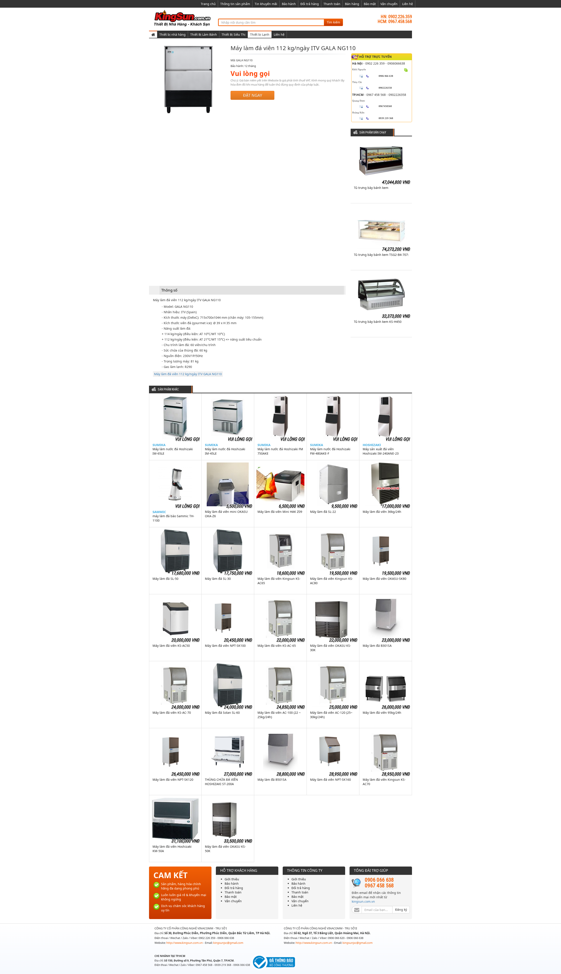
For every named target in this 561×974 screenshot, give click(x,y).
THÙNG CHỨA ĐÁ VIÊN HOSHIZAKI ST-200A (221, 781)
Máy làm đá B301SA (377, 645)
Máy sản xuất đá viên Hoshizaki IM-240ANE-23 (381, 451)
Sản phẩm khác (168, 389)
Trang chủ (208, 4)
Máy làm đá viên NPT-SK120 (173, 779)
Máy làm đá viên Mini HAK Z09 (279, 512)
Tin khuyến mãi (266, 4)
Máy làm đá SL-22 (323, 512)
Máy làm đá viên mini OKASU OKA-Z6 (226, 514)
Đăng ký (401, 909)
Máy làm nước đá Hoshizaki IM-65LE (173, 451)
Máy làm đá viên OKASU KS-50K (225, 848)
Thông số (169, 290)
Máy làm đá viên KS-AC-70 (172, 712)
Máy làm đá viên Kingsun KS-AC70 (384, 781)
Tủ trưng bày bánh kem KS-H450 (377, 322)
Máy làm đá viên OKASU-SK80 (384, 579)
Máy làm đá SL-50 (165, 579)
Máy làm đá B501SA (271, 779)
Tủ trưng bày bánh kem (371, 188)
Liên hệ (407, 4)
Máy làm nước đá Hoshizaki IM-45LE (225, 451)
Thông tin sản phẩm (235, 4)
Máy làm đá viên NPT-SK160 (330, 779)
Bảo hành (289, 4)
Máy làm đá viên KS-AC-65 (276, 645)
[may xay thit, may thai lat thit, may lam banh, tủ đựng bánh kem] (183, 18)
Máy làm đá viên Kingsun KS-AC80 (331, 581)
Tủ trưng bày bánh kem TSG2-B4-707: (381, 255)
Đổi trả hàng (309, 4)
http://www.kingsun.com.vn (184, 943)
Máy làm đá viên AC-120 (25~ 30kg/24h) (331, 714)
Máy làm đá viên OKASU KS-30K (330, 647)
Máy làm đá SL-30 (218, 579)
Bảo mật (370, 4)
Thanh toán (331, 4)
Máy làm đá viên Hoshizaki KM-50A (172, 848)
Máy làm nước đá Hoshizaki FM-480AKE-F (330, 451)
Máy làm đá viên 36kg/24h (382, 512)
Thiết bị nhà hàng (172, 34)
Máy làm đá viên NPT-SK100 (225, 645)
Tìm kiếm (333, 22)
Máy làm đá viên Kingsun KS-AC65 (278, 581)
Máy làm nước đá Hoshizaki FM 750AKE (280, 451)
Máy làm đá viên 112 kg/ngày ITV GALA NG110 (188, 374)
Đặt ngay (252, 95)
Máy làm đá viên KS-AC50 (171, 645)
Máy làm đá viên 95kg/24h (382, 712)
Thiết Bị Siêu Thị (233, 34)
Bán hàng (352, 4)
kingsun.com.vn (363, 901)
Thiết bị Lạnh (259, 34)
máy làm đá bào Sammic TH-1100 (173, 518)
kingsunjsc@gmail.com (228, 943)
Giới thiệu (232, 879)
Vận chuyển (389, 4)
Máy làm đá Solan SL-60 (222, 712)
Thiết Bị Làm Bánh (203, 34)
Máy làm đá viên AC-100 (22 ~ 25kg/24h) (279, 714)
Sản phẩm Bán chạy (372, 132)
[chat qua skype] (406, 69)
